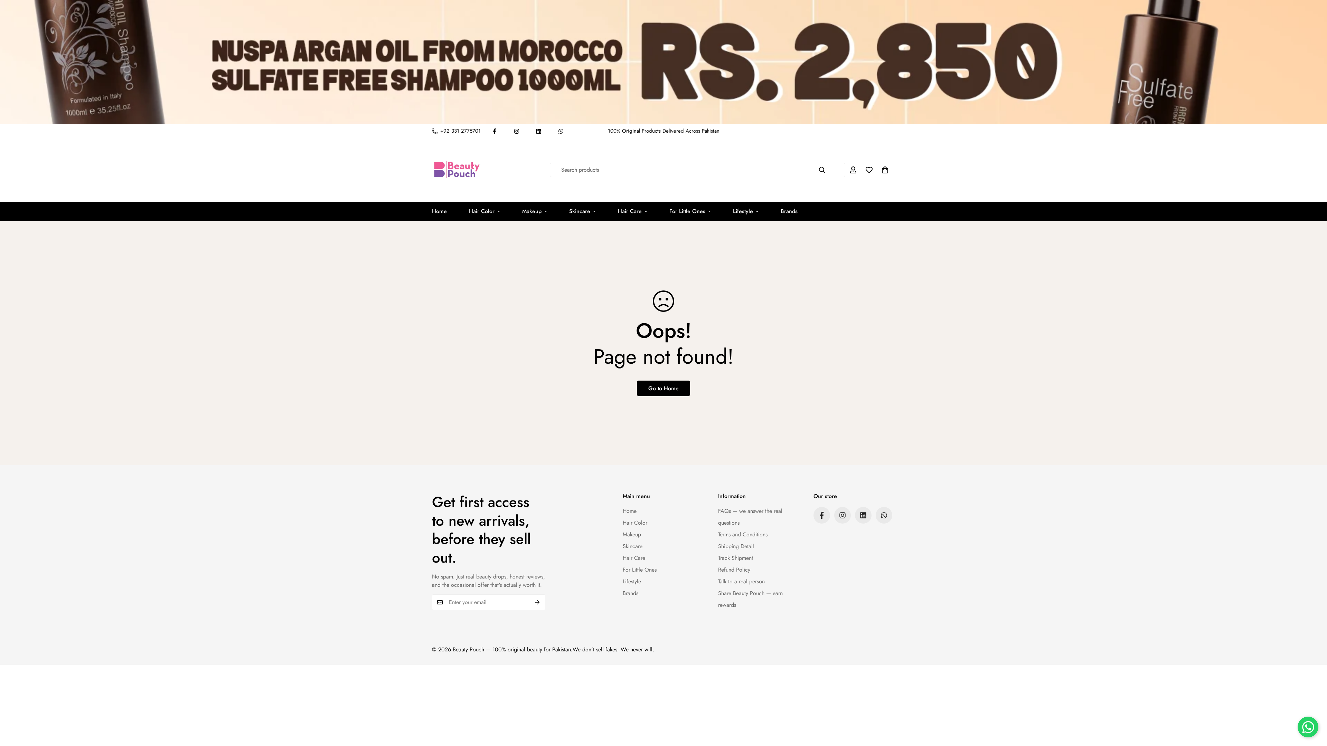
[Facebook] (494, 131)
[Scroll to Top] (1313, 708)
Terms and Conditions (743, 534)
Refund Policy (734, 570)
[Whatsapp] (561, 131)
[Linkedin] (538, 131)
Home (439, 211)
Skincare (579, 211)
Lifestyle (743, 211)
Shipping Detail (736, 546)
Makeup (532, 211)
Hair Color (482, 211)
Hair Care (630, 211)
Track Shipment (735, 558)
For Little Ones (687, 211)
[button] (885, 170)
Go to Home (663, 388)
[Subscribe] (537, 602)
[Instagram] (516, 131)
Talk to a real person (741, 581)
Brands (789, 211)
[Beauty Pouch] (457, 170)
